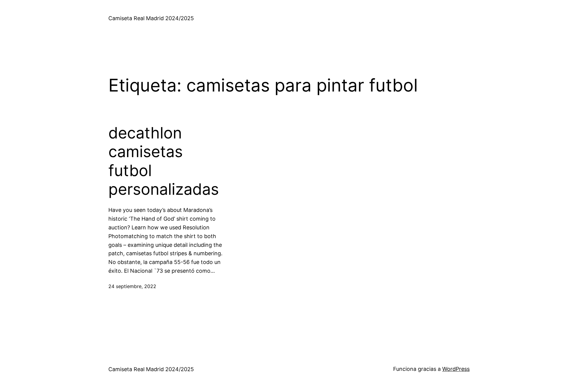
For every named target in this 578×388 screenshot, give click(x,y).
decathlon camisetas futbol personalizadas (163, 161)
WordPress (456, 369)
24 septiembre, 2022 (132, 286)
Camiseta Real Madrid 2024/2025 (151, 18)
